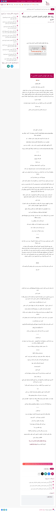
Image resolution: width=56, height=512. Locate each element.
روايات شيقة (51, 13)
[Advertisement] (37, 34)
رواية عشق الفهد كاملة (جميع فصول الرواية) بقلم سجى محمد (9, 27)
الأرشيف (39, 1)
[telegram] (6, 1)
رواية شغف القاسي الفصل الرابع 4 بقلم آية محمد (9, 41)
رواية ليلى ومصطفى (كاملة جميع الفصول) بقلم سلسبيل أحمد (10, 59)
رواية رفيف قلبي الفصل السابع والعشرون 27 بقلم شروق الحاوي (38, 9)
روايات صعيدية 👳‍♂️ (17, 4)
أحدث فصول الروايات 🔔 (27, 4)
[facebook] (2, 1)
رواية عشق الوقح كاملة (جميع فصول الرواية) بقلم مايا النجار (9, 55)
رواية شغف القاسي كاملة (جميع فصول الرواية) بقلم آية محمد (9, 50)
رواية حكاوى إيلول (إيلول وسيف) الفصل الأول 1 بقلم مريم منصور (9, 46)
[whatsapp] (4, 1)
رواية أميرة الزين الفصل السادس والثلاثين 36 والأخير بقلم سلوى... (40, 482)
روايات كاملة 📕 (10, 4)
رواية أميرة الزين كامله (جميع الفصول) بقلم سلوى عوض (9, 18)
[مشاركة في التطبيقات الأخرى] (39, 473)
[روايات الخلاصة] (47, 3)
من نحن (18, 1)
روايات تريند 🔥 (35, 4)
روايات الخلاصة (42, 509)
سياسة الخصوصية (30, 1)
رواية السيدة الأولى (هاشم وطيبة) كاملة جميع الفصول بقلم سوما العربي (9, 36)
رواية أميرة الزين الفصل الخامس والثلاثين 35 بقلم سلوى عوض (41, 485)
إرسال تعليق (50, 496)
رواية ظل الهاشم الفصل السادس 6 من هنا (37, 440)
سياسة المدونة (23, 1)
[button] (49, 473)
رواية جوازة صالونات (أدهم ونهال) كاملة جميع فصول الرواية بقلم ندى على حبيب (9, 32)
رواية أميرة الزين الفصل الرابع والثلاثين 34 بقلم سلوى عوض (41, 488)
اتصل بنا (35, 1)
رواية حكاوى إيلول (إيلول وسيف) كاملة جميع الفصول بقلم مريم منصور (9, 23)
